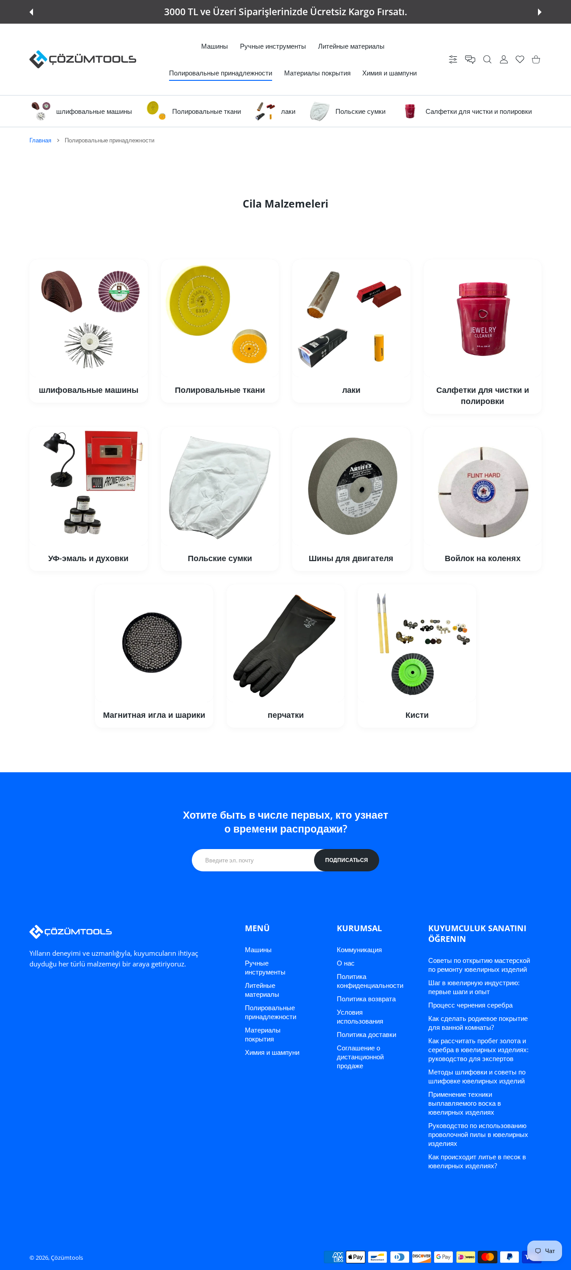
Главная (40, 140)
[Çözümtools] (83, 59)
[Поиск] (487, 59)
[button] (31, 12)
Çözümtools (67, 1257)
